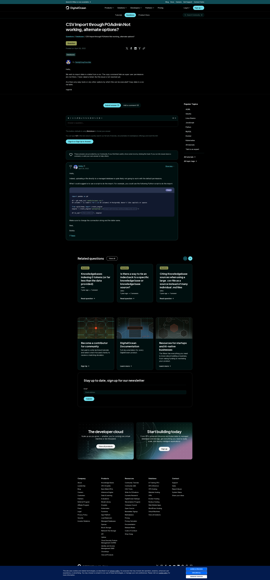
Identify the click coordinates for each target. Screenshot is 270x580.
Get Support (187, 2)
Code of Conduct (131, 531)
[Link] (77, 118)
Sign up (198, 8)
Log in (186, 8)
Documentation (130, 524)
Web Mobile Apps (154, 505)
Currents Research (131, 495)
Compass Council (131, 505)
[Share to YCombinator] (139, 48)
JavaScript (190, 123)
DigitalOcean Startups (132, 499)
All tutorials (190, 145)
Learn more (125, 366)
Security (80, 518)
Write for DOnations (132, 492)
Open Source (129, 508)
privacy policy (115, 571)
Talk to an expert (192, 149)
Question (71, 43)
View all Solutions (154, 515)
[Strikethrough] (75, 118)
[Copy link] (144, 48)
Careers (179, 2)
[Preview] (173, 118)
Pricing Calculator (131, 521)
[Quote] (95, 118)
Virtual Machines (154, 511)
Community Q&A (130, 486)
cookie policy (163, 573)
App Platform (105, 515)
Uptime (103, 537)
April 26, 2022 (84, 168)
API (102, 534)
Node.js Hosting (153, 502)
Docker (188, 136)
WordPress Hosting (155, 508)
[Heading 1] (84, 118)
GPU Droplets (106, 486)
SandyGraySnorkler (83, 62)
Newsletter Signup (131, 511)
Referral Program (84, 502)
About (80, 483)
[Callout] (97, 118)
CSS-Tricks (129, 489)
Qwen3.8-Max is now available (77, 2)
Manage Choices (196, 576)
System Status (177, 492)
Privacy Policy (82, 515)
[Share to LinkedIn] (135, 48)
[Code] (102, 118)
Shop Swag (129, 534)
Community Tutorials (132, 483)
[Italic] (71, 118)
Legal (79, 511)
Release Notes (130, 527)
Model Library (106, 502)
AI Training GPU (153, 483)
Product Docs (144, 15)
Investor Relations (84, 521)
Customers (81, 495)
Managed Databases (108, 521)
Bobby (81, 166)
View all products (106, 446)
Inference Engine (107, 492)
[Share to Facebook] (131, 48)
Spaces (104, 524)
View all (112, 258)
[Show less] (173, 166)
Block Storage (106, 527)
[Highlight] (82, 118)
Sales (174, 486)
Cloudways (105, 551)
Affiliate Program (83, 505)
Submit (89, 399)
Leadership (81, 486)
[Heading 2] (86, 118)
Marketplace (129, 515)
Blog (167, 2)
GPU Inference (153, 486)
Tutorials (118, 15)
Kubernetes (190, 140)
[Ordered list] (93, 118)
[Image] (79, 118)
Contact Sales (199, 2)
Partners (80, 499)
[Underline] (73, 118)
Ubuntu (188, 114)
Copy (169, 190)
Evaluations (105, 499)
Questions (130, 15)
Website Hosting (154, 492)
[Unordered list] (90, 118)
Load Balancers (106, 518)
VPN (150, 495)
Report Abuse (177, 489)
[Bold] (68, 118)
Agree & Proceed (196, 569)
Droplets (104, 505)
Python (188, 127)
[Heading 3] (88, 118)
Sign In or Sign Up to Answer (79, 141)
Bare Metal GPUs (107, 489)
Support (175, 483)
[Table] (99, 118)
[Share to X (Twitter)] (127, 48)
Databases (80, 36)
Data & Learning (106, 495)
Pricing (127, 518)
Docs (172, 2)
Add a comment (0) (131, 105)
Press (80, 508)
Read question (87, 298)
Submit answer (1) (112, 105)
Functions (104, 511)
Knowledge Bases (107, 483)
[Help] (175, 118)
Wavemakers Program (132, 502)
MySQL (188, 131)
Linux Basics (190, 118)
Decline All (196, 573)
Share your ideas (178, 495)
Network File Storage (108, 531)
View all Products (107, 555)
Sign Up (84, 366)
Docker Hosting (153, 499)
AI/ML (188, 109)
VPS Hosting (152, 489)
